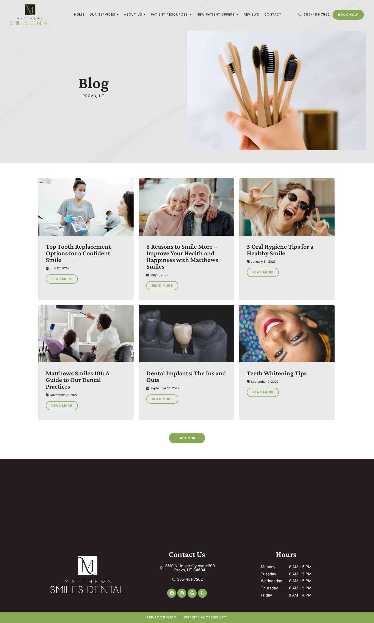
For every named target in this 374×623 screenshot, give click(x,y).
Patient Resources (169, 14)
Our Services (102, 14)
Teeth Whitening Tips (277, 373)
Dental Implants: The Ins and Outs (186, 376)
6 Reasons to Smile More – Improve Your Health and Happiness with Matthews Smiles (182, 256)
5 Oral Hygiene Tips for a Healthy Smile (280, 250)
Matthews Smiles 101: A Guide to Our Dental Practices (77, 379)
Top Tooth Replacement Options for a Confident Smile (78, 253)
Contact (272, 14)
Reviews (251, 14)
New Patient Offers (216, 14)
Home (79, 14)
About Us (133, 14)
